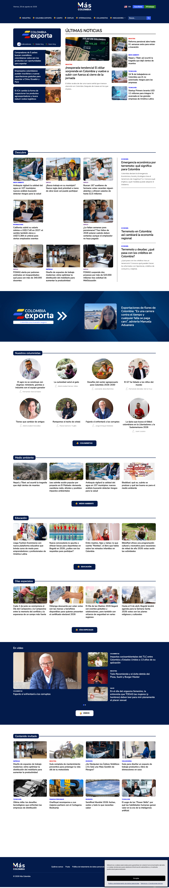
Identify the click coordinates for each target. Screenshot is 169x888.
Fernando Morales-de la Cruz (140, 389)
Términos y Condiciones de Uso (151, 883)
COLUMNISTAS (86, 443)
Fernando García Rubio (32, 392)
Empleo (70, 18)
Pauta (67, 867)
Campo (59, 18)
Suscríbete (138, 7)
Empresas (49, 269)
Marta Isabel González (32, 426)
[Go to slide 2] (85, 705)
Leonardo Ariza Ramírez (104, 389)
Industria (26, 18)
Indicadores (118, 18)
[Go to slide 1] (83, 704)
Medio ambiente (133, 55)
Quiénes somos (57, 867)
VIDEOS (86, 713)
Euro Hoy (52, 44)
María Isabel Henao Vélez (68, 386)
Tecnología (132, 71)
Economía (124, 159)
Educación (86, 567)
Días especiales (86, 630)
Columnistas (102, 18)
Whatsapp (150, 7)
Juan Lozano (140, 431)
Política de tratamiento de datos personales (123, 883)
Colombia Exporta (44, 18)
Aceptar (136, 878)
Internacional (85, 18)
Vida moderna (127, 761)
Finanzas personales (56, 799)
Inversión (89, 761)
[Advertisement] (84, 129)
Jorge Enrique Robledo (104, 426)
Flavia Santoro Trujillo (68, 426)
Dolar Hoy (40, 44)
